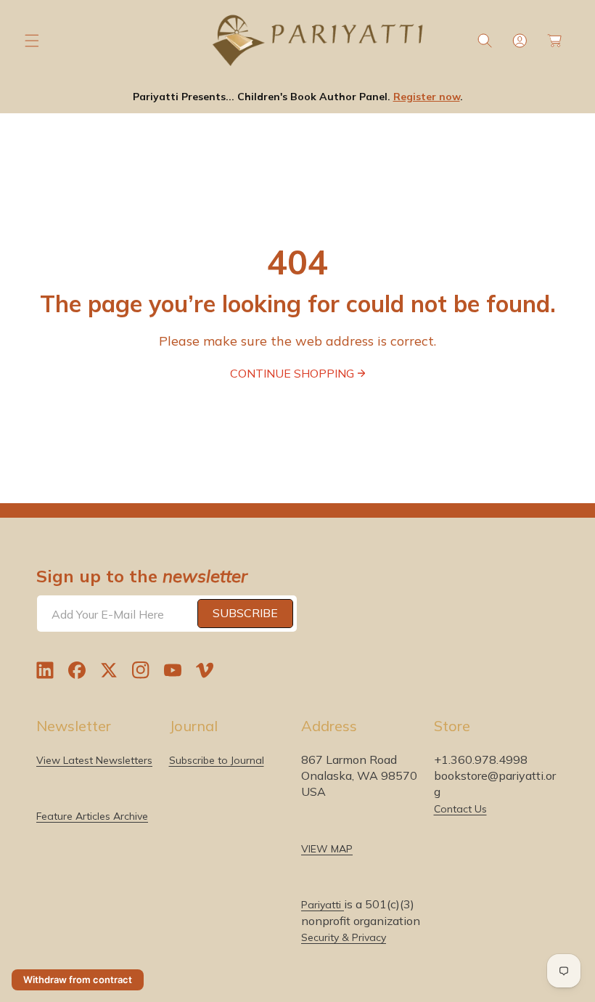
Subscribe (245, 613)
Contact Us (460, 808)
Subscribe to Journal (216, 760)
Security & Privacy (343, 937)
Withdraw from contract (77, 979)
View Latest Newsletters (94, 760)
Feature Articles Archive (92, 816)
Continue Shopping (292, 373)
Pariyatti (322, 904)
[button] (32, 41)
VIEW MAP (327, 848)
